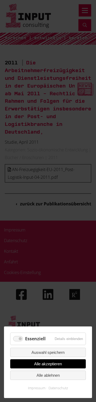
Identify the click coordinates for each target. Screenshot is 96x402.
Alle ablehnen (48, 375)
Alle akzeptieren (48, 364)
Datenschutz (58, 388)
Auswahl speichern (48, 352)
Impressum (36, 388)
